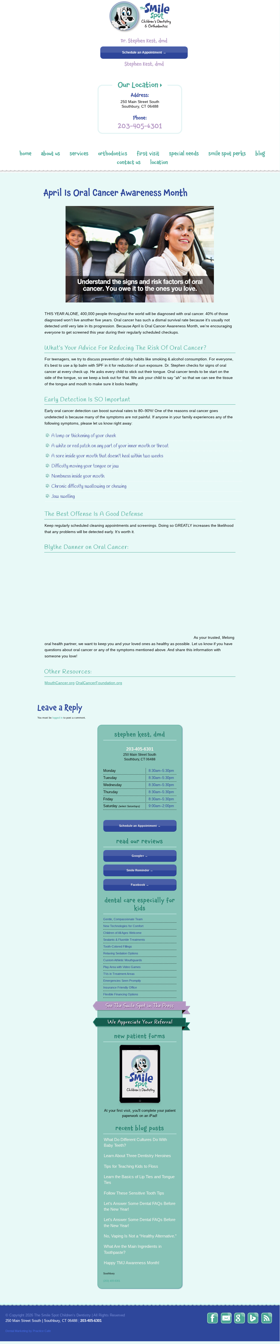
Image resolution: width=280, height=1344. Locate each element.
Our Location (138, 84)
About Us (50, 153)
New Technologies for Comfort (123, 926)
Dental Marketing (16, 1331)
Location (159, 162)
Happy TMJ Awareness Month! (131, 1262)
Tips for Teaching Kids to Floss (131, 1166)
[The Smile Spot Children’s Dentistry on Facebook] (212, 1318)
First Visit (148, 153)
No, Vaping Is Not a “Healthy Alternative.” (140, 1236)
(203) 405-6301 (111, 1280)
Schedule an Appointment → (144, 52)
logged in (57, 717)
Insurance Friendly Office (120, 987)
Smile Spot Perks (227, 153)
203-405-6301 (140, 125)
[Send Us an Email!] (226, 1318)
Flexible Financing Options (120, 994)
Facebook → (140, 884)
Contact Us (129, 162)
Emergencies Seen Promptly (122, 980)
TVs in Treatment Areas (119, 973)
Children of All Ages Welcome (122, 932)
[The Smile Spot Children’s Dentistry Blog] (266, 1318)
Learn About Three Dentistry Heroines (137, 1155)
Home (25, 153)
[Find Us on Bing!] (252, 1318)
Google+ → (140, 855)
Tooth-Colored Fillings (117, 946)
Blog (260, 153)
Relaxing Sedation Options (120, 953)
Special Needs (184, 153)
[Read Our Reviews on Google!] (239, 1318)
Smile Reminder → (139, 870)
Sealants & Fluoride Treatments (124, 939)
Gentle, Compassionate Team (123, 919)
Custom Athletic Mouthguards (122, 960)
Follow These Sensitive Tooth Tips (134, 1193)
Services (79, 153)
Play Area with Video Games (122, 967)
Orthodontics (112, 153)
